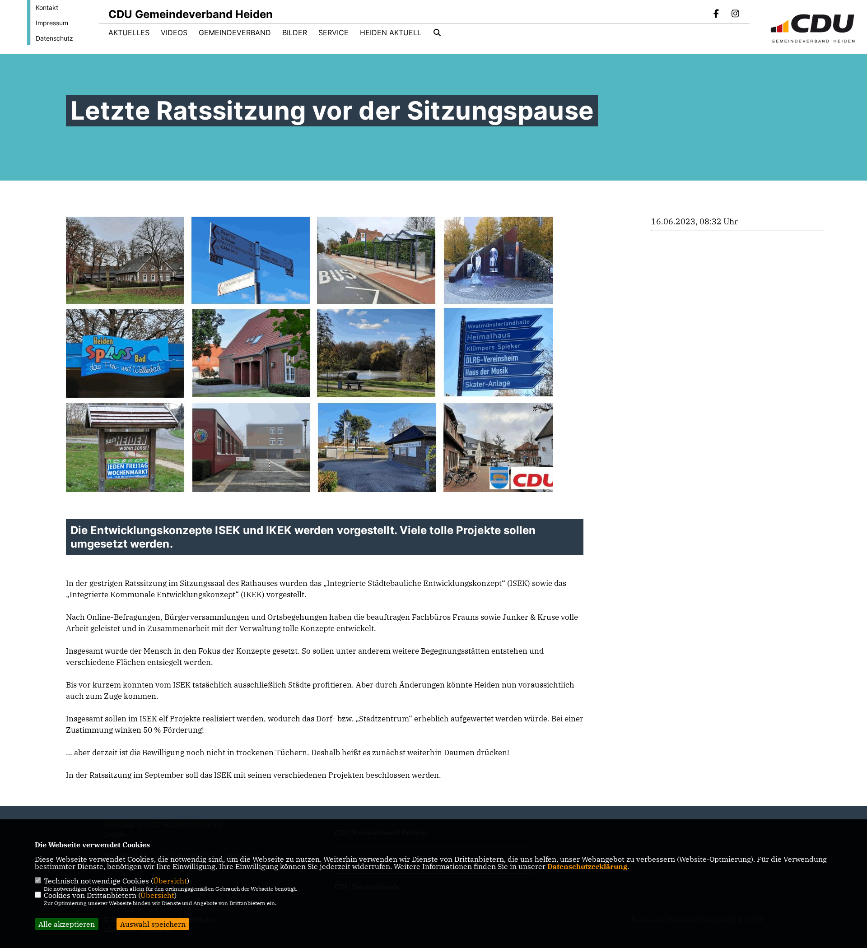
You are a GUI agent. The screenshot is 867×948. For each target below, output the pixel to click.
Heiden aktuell (390, 32)
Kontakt (47, 7)
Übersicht (170, 880)
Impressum (52, 23)
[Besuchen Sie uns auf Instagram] (735, 14)
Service (333, 32)
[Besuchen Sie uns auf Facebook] (716, 14)
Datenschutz (54, 38)
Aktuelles (128, 32)
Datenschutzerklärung (587, 866)
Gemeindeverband (235, 32)
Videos (174, 32)
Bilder (294, 32)
